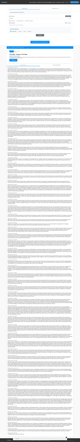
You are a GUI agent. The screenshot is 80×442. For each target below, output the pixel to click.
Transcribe (39, 2)
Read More (13, 60)
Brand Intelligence (48, 2)
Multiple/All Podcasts (55, 8)
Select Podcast (11, 16)
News (11, 51)
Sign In (67, 2)
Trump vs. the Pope (19, 47)
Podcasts (34, 2)
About (54, 2)
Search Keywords (12, 22)
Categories (58, 2)
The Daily (13, 47)
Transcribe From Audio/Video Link (40, 42)
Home (30, 2)
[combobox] (40, 18)
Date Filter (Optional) (14, 29)
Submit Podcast (74, 2)
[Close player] (66, 437)
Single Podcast (24, 8)
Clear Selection (68, 16)
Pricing (43, 2)
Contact (62, 2)
